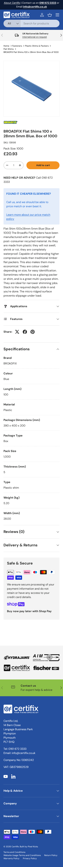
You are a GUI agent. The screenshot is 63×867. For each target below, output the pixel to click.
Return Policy (50, 855)
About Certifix (12, 2)
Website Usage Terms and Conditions (22, 855)
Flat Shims (9, 49)
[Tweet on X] (17, 332)
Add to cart (43, 165)
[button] (50, 15)
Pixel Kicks (33, 846)
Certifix (15, 846)
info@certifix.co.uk (23, 753)
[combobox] (31, 23)
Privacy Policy (30, 858)
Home (6, 45)
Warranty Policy (11, 858)
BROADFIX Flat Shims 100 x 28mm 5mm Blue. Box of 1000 (31, 52)
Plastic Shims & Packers (37, 45)
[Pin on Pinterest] (32, 332)
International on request (34, 36)
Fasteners (17, 45)
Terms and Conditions (14, 852)
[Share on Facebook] (25, 332)
